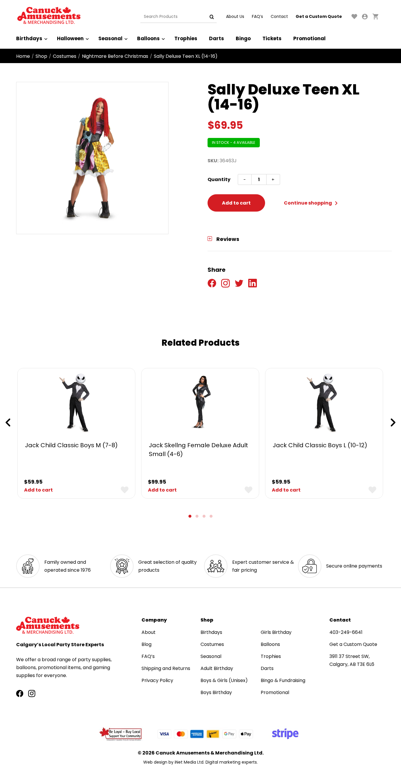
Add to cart (236, 203)
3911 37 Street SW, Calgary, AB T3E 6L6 (351, 660)
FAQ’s (257, 16)
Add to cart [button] (38, 490)
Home (23, 56)
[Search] (211, 17)
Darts (216, 38)
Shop (41, 56)
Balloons (148, 38)
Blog (146, 644)
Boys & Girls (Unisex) (224, 680)
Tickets (272, 38)
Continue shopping (308, 203)
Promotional (309, 38)
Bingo (243, 38)
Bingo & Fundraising (283, 680)
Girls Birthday (276, 632)
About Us (235, 16)
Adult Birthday (217, 668)
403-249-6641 (346, 632)
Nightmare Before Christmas (115, 56)
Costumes (64, 56)
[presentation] (7, 422)
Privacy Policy (157, 680)
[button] (189, 516)
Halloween (70, 38)
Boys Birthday (216, 692)
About (148, 632)
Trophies (185, 38)
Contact (279, 16)
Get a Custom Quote (319, 16)
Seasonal (110, 38)
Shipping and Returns (165, 668)
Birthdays (29, 38)
